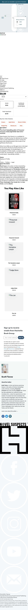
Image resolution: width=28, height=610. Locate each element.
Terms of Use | (11, 600)
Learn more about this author (9, 411)
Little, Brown (3, 597)
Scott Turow (5, 78)
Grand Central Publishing (7, 88)
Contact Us (24, 600)
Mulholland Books (12, 597)
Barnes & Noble (22, 122)
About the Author (5, 163)
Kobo (21, 125)
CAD (20, 24)
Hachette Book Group (6, 596)
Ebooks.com (13, 125)
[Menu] (3, 17)
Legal (12, 162)
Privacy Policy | (18, 600)
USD (20, 22)
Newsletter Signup (5, 594)
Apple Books (12, 122)
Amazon (3, 122)
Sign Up (21, 337)
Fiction (2, 162)
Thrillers (7, 162)
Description (3, 127)
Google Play (4, 125)
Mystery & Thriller (5, 159)
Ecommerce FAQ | (4, 600)
